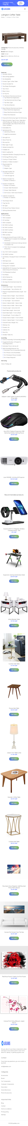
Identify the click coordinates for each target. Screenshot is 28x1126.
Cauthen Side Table (14, 664)
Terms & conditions (6, 1109)
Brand (2, 1078)
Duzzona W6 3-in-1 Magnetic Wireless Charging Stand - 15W (14, 529)
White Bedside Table (14, 619)
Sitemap (3, 1114)
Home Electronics (6, 1090)
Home (2, 17)
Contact (3, 1106)
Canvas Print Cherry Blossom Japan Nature (14, 1022)
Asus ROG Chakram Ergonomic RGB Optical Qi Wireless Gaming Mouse (14, 432)
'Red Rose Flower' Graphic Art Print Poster (14, 976)
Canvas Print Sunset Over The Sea (14, 932)
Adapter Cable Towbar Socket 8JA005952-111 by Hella (14, 397)
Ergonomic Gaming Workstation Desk (14, 575)
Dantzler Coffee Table (14, 797)
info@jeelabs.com (6, 1066)
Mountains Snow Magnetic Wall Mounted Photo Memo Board (14, 887)
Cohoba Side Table (14, 841)
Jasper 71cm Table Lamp (14, 753)
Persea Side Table (14, 708)
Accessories (4, 1075)
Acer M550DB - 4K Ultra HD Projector (14, 477)
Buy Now (6, 64)
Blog (2, 1103)
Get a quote (20, 3)
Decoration (4, 1087)
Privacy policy (5, 1112)
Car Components (5, 1081)
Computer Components (7, 1084)
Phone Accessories (13, 47)
